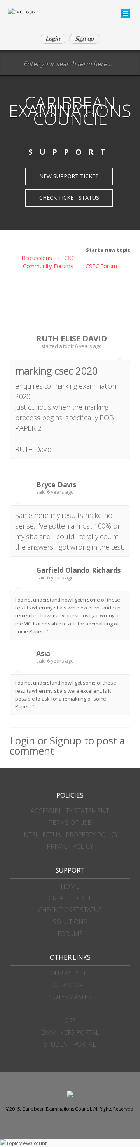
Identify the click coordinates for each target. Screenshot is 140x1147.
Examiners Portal (70, 1032)
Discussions (36, 258)
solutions (70, 921)
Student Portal (70, 1044)
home (70, 886)
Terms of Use (70, 822)
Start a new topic (108, 249)
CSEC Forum (101, 266)
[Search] (13, 64)
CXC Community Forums (49, 262)
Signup (66, 740)
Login (22, 740)
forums (70, 933)
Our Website (70, 973)
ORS (70, 1020)
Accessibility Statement (70, 810)
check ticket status (70, 909)
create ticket (70, 897)
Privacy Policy (70, 846)
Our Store (70, 985)
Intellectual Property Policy (70, 834)
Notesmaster (70, 996)
